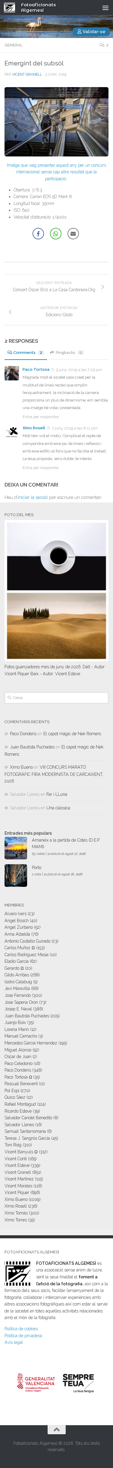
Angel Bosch (17, 920)
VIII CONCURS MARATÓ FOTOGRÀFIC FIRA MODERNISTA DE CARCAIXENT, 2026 (54, 774)
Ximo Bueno (21, 767)
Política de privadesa (23, 1335)
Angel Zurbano (19, 927)
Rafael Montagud (20, 1104)
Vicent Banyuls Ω (21, 1151)
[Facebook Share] (38, 233)
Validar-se (93, 31)
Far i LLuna (56, 794)
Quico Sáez (15, 1097)
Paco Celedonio (19, 1063)
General (14, 45)
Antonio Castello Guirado (27, 941)
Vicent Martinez (19, 1179)
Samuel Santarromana (25, 1131)
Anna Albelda (17, 934)
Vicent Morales (18, 1185)
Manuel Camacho (21, 1036)
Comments (27, 352)
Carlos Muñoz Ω (20, 947)
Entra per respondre (40, 416)
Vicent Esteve (17, 1165)
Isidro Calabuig (18, 981)
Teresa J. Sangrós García (27, 1138)
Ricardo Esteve (18, 1111)
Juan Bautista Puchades (32, 747)
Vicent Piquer (17, 1192)
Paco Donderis (23, 733)
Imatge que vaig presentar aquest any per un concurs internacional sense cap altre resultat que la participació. (56, 172)
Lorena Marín (17, 1029)
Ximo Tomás (16, 1213)
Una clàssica (58, 807)
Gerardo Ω (14, 968)
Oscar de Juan (18, 1056)
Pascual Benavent (21, 1083)
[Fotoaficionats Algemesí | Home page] (11, 7)
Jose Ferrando (18, 995)
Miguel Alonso (18, 1049)
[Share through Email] (73, 233)
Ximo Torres (16, 1220)
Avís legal (14, 1342)
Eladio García (17, 961)
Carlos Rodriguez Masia (27, 954)
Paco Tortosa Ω (18, 1077)
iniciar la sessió (33, 497)
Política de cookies (21, 1328)
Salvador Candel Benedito (28, 1117)
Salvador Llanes (19, 1124)
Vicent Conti (16, 1158)
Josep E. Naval (18, 1008)
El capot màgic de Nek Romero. (72, 733)
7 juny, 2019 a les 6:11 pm (75, 428)
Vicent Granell (27, 74)
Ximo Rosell (34, 428)
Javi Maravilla (17, 988)
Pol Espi (12, 1090)
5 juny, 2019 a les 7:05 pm (79, 369)
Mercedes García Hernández (31, 1043)
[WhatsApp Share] (55, 233)
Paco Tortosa (36, 369)
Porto (36, 867)
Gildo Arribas (17, 974)
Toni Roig (13, 1144)
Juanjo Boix (15, 1022)
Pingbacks (69, 352)
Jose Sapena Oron (21, 1002)
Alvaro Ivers (16, 913)
